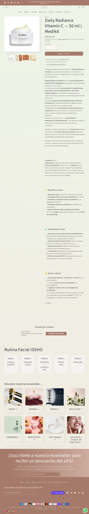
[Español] (14, 511)
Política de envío (75, 507)
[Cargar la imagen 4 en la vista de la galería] (33, 58)
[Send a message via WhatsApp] (85, 510)
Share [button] (49, 303)
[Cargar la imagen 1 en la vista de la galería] (12, 58)
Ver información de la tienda (56, 64)
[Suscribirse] (58, 474)
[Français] (5, 511)
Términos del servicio (64, 507)
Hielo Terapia (55, 437)
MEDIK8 (53, 409)
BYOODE (33, 409)
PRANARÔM (12, 437)
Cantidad (47, 44)
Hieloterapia (78, 362)
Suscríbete (57, 482)
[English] (2, 511)
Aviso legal (53, 509)
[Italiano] (9, 511)
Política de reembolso (37, 507)
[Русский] (11, 511)
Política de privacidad (50, 507)
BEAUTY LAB (42, 482)
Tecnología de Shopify (23, 507)
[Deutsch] (7, 511)
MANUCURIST (34, 437)
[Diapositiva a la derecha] (39, 58)
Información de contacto (41, 509)
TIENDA (27, 482)
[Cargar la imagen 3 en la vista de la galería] (26, 58)
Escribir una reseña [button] (56, 334)
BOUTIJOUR (74, 409)
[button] (6, 7)
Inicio (21, 482)
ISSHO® (12, 409)
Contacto (66, 482)
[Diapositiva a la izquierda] (6, 58)
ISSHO (14, 507)
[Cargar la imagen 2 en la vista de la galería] (19, 58)
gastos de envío (63, 39)
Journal (49, 482)
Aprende (34, 482)
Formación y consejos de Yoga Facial (76, 439)
